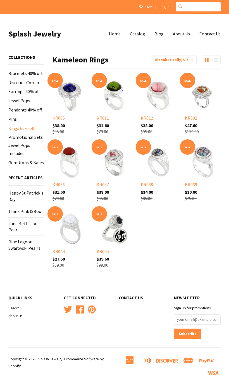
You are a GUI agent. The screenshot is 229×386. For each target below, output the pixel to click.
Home (115, 34)
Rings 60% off (21, 128)
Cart (148, 6)
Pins (12, 119)
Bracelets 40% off (25, 73)
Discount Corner (23, 82)
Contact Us (210, 34)
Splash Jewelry (34, 34)
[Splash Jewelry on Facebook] (80, 311)
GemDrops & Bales (26, 162)
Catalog (137, 34)
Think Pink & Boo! (25, 211)
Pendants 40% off (25, 110)
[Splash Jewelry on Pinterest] (92, 311)
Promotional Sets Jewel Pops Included (25, 145)
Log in (165, 6)
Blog (159, 34)
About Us (181, 34)
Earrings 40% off (24, 91)
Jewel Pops (19, 100)
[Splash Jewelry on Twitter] (68, 311)
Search (14, 308)
